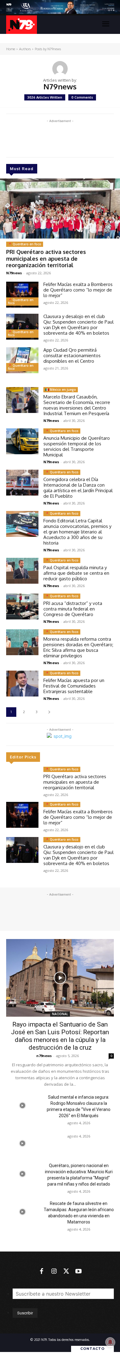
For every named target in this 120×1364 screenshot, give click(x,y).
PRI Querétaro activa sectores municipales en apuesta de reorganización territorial (46, 258)
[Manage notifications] (110, 1342)
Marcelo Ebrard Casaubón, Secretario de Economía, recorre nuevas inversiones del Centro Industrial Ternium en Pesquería (76, 405)
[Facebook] (41, 1271)
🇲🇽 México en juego (60, 389)
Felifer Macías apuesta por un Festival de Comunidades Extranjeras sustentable (73, 685)
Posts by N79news (48, 49)
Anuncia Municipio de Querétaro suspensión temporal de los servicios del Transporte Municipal (76, 446)
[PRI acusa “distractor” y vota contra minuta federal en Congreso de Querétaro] (22, 606)
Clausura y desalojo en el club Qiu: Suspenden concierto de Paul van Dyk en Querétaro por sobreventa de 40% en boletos (78, 324)
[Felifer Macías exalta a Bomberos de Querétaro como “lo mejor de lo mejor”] (22, 295)
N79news (14, 273)
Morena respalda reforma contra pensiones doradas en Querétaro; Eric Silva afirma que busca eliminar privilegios (78, 647)
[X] (66, 1271)
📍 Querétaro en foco (24, 244)
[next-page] (49, 712)
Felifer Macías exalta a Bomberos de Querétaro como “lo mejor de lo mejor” (78, 289)
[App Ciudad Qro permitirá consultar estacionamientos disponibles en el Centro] (22, 360)
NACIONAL (60, 1014)
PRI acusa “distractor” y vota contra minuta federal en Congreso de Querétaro (72, 608)
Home (10, 49)
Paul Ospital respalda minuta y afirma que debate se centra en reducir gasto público (76, 573)
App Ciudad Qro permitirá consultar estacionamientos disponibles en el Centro (72, 355)
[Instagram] (54, 1271)
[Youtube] (78, 1271)
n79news (44, 1055)
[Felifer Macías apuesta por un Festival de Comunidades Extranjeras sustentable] (22, 683)
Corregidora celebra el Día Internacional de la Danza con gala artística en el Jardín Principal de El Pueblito (78, 487)
